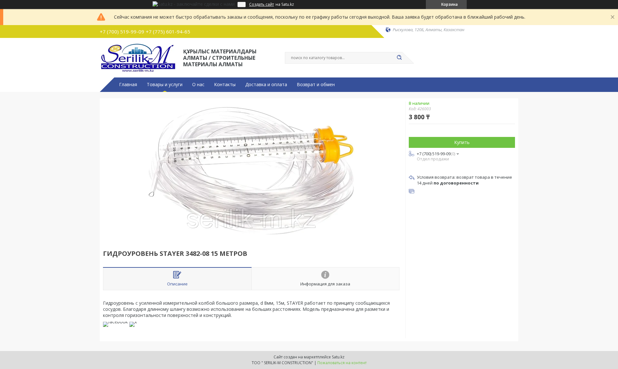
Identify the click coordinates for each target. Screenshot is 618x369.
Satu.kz (338, 357)
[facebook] (115, 322)
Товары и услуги (165, 84)
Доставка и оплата (266, 84)
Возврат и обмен (316, 84)
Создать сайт (261, 4)
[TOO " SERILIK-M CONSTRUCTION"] (138, 57)
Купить (462, 142)
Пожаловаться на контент (342, 362)
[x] (133, 322)
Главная (128, 84)
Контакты (225, 84)
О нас (198, 84)
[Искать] (399, 58)
